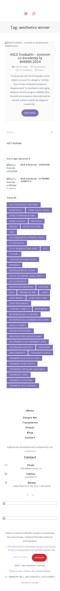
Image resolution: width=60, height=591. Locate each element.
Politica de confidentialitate (37, 571)
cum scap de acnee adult (22, 259)
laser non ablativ (18, 303)
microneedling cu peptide (23, 314)
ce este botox (16, 243)
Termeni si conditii (30, 582)
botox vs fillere (32, 226)
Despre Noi (30, 417)
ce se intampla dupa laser (23, 248)
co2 (45, 248)
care (11, 232)
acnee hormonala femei (22, 215)
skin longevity (17, 353)
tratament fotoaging (21, 380)
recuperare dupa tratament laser (27, 342)
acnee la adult (17, 221)
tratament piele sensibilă (22, 386)
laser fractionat (38, 298)
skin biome (44, 347)
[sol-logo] (30, 523)
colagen (14, 254)
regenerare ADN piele (21, 347)
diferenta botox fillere (22, 270)
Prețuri (30, 427)
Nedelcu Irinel (17, 325)
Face (11, 292)
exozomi (43, 287)
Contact (30, 437)
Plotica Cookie (15, 571)
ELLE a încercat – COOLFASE (35, 164)
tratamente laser (18, 375)
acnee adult (15, 210)
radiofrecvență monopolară (25, 336)
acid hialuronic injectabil (23, 204)
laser (44, 292)
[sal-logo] (30, 509)
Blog (30, 432)
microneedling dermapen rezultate (29, 320)
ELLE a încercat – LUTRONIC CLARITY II (35, 180)
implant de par (28, 292)
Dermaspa (14, 265)
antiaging (36, 221)
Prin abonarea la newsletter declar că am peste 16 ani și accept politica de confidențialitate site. (32, 548)
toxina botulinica (40, 353)
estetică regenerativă (21, 287)
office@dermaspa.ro (30, 468)
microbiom (41, 309)
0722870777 (31, 477)
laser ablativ (16, 298)
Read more (30, 113)
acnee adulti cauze (38, 210)
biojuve (13, 226)
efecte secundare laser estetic (26, 276)
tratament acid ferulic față (24, 358)
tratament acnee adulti (22, 364)
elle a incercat (17, 281)
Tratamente (30, 422)
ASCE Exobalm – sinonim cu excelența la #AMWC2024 (30, 58)
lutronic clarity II (19, 309)
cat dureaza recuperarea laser (26, 237)
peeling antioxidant (20, 331)
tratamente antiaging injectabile (27, 369)
